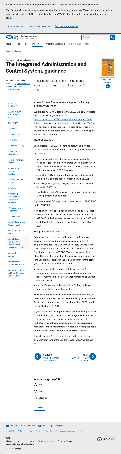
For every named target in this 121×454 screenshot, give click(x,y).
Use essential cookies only (40, 26)
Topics (17, 44)
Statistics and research (55, 44)
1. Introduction (14, 134)
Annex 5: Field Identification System (16, 263)
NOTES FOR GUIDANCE (13, 104)
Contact (29, 431)
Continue (39, 407)
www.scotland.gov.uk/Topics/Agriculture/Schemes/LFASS (63, 119)
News (26, 44)
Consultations (75, 44)
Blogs (86, 44)
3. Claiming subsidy (16, 146)
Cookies (38, 431)
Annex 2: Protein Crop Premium (17, 232)
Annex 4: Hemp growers (14, 254)
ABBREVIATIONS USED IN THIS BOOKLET (15, 115)
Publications (37, 44)
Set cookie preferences (66, 26)
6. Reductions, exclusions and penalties (14, 171)
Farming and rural (16, 89)
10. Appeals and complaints (14, 209)
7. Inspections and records (15, 181)
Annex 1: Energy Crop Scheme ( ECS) (16, 223)
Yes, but (43, 398)
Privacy (80, 431)
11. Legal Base (14, 216)
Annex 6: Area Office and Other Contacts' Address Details (16, 273)
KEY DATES (12, 129)
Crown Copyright (51, 431)
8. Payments (13, 188)
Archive (20, 431)
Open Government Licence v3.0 (46, 441)
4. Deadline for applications (14, 152)
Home (8, 51)
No (40, 391)
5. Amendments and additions (16, 161)
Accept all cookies (15, 26)
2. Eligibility (12, 140)
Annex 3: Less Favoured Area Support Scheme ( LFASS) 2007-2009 (15, 243)
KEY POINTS (13, 123)
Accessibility (10, 431)
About (8, 44)
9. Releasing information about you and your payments (15, 198)
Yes (40, 384)
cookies (18, 4)
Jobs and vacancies (67, 431)
